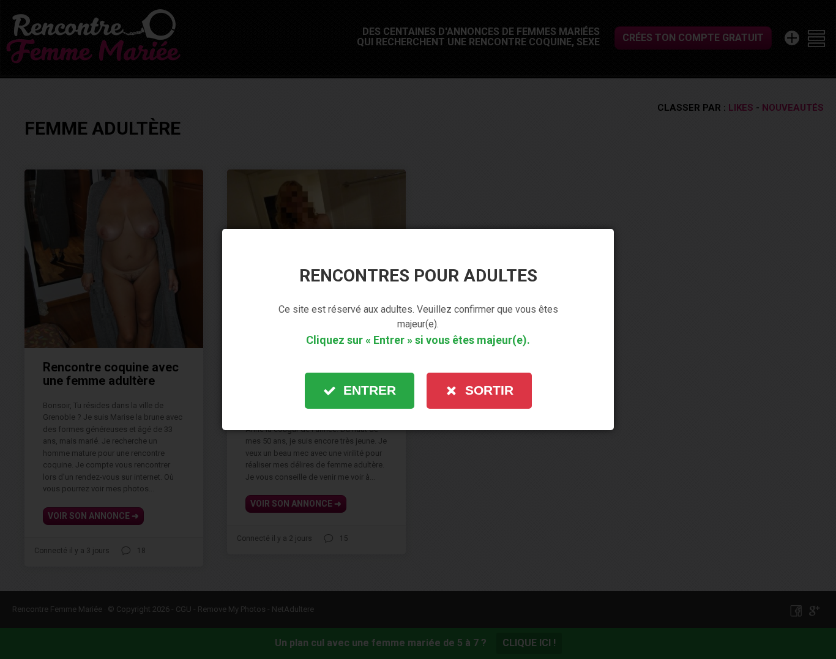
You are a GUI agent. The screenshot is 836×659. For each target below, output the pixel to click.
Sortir (489, 390)
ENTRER (369, 390)
